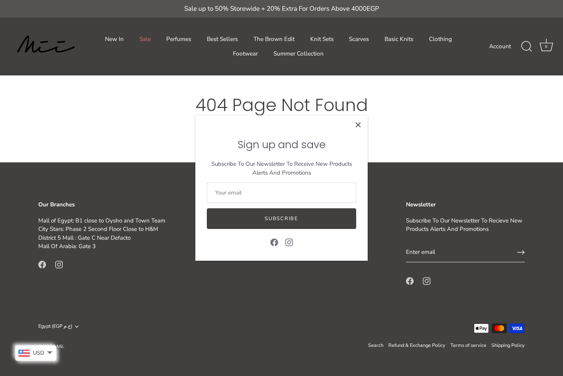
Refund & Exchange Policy (416, 345)
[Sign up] (521, 252)
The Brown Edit (274, 39)
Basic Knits (399, 39)
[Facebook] (274, 242)
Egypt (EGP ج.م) (55, 327)
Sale (145, 39)
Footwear (245, 53)
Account (500, 46)
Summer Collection (298, 53)
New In (114, 39)
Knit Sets (322, 39)
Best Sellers (222, 39)
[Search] (526, 46)
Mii (60, 346)
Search (375, 345)
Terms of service (468, 345)
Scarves (359, 39)
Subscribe (281, 218)
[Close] (358, 124)
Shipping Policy (508, 345)
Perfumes (178, 39)
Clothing (440, 39)
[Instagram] (289, 242)
